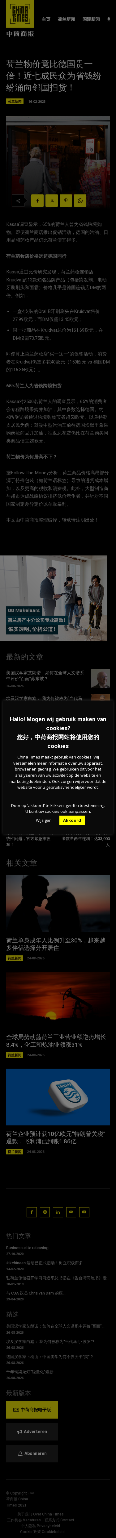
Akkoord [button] (72, 820)
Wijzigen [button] (44, 820)
